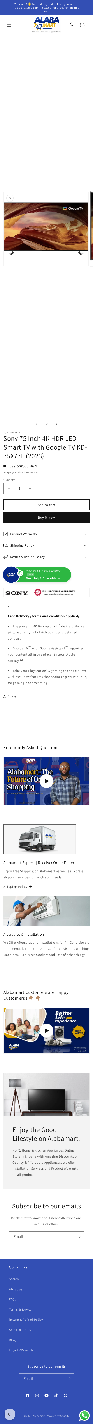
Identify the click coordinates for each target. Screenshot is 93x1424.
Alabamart (39, 1415)
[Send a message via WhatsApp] (84, 1415)
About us (15, 1289)
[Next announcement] (85, 7)
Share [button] (12, 696)
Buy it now (46, 517)
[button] (9, 25)
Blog (12, 1340)
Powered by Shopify (58, 1415)
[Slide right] (56, 424)
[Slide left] (37, 424)
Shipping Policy (15, 886)
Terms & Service (20, 1309)
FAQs (12, 1299)
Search (14, 1279)
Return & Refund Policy (26, 1320)
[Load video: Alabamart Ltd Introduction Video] (46, 781)
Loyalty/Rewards (21, 1350)
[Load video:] (46, 1030)
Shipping (8, 472)
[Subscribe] (79, 1236)
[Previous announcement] (8, 7)
